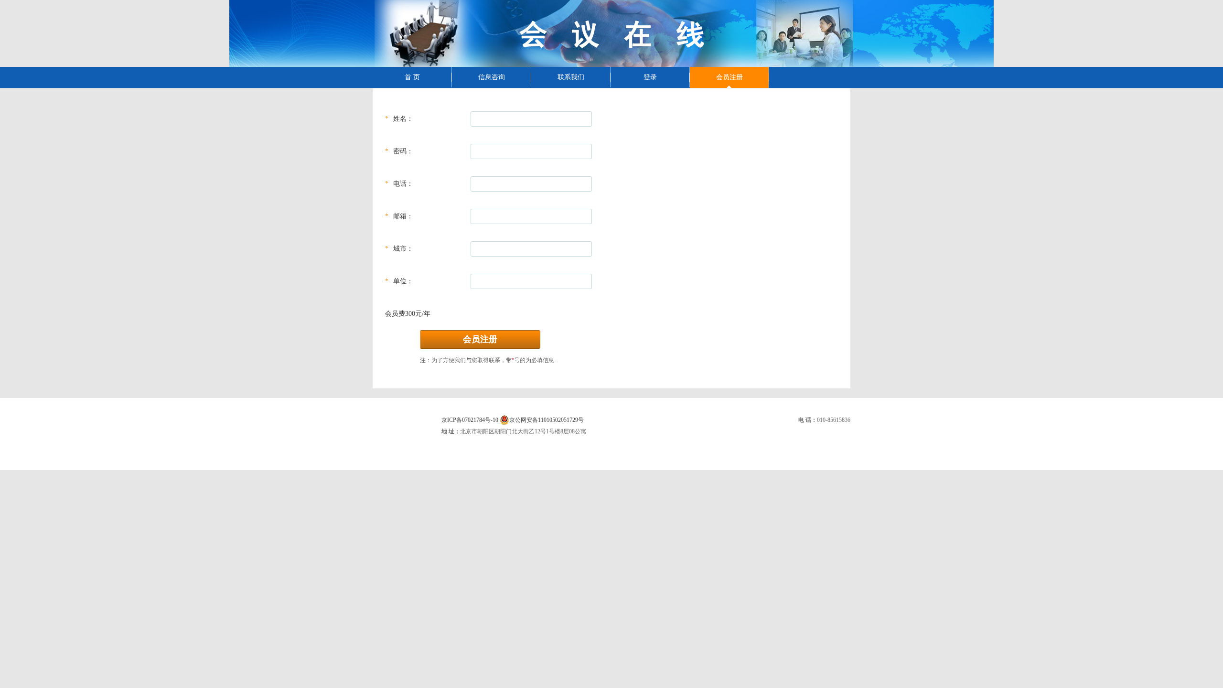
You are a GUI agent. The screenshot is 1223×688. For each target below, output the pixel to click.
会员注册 (729, 77)
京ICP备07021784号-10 (469, 420)
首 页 (412, 77)
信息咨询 (491, 77)
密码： (403, 151)
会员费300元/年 (407, 313)
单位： (403, 281)
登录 (650, 77)
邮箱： (403, 216)
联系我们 (571, 77)
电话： (403, 183)
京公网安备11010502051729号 (546, 420)
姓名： (403, 118)
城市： (403, 248)
